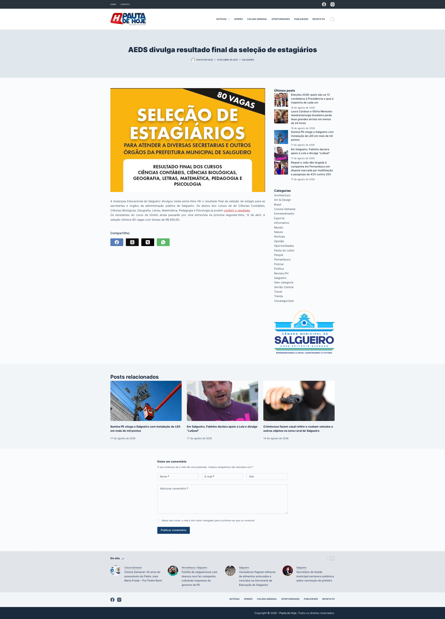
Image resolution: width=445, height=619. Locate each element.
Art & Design (282, 200)
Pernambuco (282, 259)
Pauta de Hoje (288, 613)
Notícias (221, 19)
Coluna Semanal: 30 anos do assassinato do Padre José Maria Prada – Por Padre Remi (143, 576)
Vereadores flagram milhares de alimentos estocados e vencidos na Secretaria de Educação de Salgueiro (257, 578)
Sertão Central (283, 287)
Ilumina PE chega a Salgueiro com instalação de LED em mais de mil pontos (312, 135)
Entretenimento (284, 213)
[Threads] (132, 242)
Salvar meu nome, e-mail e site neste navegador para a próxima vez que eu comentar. (208, 520)
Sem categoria (283, 282)
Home (113, 4)
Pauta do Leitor (284, 250)
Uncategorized (284, 301)
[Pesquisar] (332, 19)
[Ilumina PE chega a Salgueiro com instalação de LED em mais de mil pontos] (281, 137)
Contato (125, 4)
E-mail (209, 476)
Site (251, 476)
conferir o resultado (237, 210)
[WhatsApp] (163, 242)
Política (279, 268)
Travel (278, 291)
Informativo (281, 222)
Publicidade (301, 19)
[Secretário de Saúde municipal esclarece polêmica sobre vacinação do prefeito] (287, 570)
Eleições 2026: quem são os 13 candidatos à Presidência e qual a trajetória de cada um (312, 98)
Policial (279, 264)
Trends (278, 296)
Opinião (238, 19)
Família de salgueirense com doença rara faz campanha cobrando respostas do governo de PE (199, 578)
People (278, 255)
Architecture (282, 195)
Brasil (277, 204)
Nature (278, 232)
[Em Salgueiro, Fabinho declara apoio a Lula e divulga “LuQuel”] (281, 154)
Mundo (278, 227)
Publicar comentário (173, 530)
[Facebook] (324, 4)
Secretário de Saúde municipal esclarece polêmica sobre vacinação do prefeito (315, 576)
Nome (164, 476)
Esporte (279, 218)
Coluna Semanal (257, 19)
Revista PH (319, 19)
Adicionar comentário (174, 488)
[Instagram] (332, 4)
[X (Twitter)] (147, 242)
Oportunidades (281, 19)
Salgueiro (248, 59)
